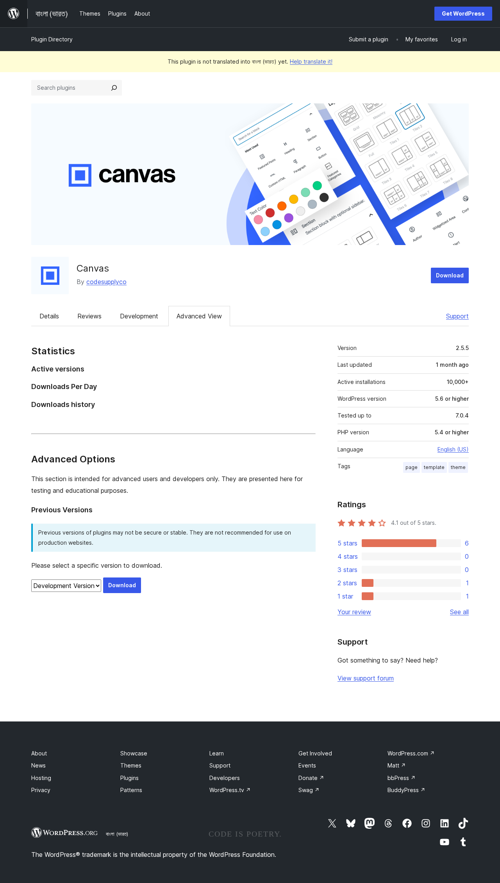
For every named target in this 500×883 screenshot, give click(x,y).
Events (307, 765)
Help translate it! (311, 61)
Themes (130, 765)
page (411, 467)
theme (458, 467)
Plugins (129, 778)
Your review (354, 612)
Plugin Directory (52, 39)
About (39, 753)
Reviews (89, 316)
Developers (224, 778)
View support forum (366, 678)
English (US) (453, 449)
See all (459, 612)
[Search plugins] (114, 88)
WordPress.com (411, 753)
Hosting (41, 778)
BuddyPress (406, 790)
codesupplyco (106, 282)
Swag (309, 790)
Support (457, 316)
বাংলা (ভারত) (117, 834)
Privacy (40, 790)
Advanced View (199, 316)
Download (450, 275)
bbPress (402, 778)
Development (139, 316)
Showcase (133, 753)
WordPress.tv (230, 790)
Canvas (93, 268)
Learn (216, 753)
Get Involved (315, 753)
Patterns (131, 790)
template (434, 467)
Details (49, 316)
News (38, 765)
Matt (397, 765)
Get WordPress (463, 13)
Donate (311, 778)
